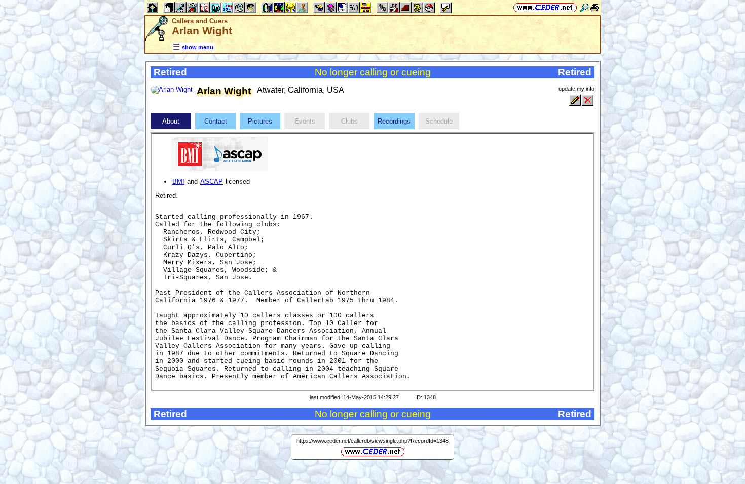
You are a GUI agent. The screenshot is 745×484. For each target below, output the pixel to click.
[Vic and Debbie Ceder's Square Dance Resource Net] (545, 7)
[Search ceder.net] (584, 7)
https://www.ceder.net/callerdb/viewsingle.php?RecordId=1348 (372, 441)
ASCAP (211, 181)
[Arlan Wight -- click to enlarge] (172, 89)
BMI (178, 181)
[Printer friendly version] (594, 7)
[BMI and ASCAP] (219, 153)
